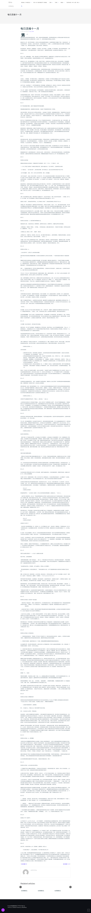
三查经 (56, 2)
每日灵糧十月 (24, 864)
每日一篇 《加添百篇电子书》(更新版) (40, 2)
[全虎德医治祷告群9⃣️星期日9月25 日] (29, 887)
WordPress (24, 907)
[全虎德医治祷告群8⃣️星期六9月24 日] (45, 887)
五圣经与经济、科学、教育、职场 (72, 2)
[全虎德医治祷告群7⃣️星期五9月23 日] (62, 887)
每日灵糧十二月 (66, 864)
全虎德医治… (24, 890)
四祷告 (62, 2)
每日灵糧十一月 (30, 28)
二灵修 (50, 2)
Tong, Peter (31, 31)
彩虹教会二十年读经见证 (25, 2)
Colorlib (14, 907)
